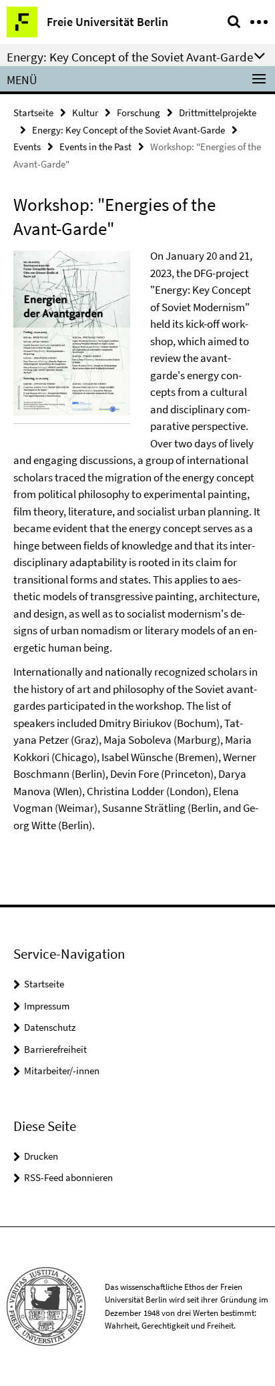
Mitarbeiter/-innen (61, 1070)
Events (27, 146)
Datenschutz (49, 1027)
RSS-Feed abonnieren (68, 1177)
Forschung (138, 112)
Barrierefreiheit (55, 1049)
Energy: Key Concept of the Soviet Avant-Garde (128, 130)
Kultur (85, 112)
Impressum (46, 1005)
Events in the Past (95, 146)
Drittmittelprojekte (217, 112)
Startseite (33, 112)
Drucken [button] (41, 1156)
